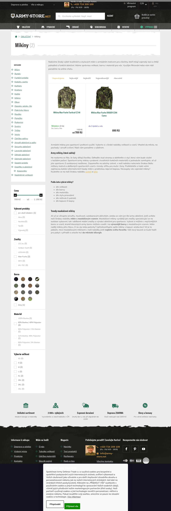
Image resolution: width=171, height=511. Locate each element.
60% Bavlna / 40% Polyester (29, 323)
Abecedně (118, 78)
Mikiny (18, 98)
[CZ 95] (37, 279)
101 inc (22, 243)
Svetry (18, 126)
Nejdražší (87, 78)
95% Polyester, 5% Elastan (29, 343)
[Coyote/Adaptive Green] (23, 299)
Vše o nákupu (37, 4)
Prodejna (18, 456)
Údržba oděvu (21, 138)
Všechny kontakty (105, 461)
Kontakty (18, 461)
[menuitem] (23, 27)
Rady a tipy (69, 461)
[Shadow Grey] (30, 292)
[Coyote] (23, 279)
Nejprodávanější (102, 78)
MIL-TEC (22, 265)
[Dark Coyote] (30, 286)
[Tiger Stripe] (37, 286)
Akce (21, 217)
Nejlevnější (73, 78)
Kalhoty (18, 86)
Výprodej (22, 230)
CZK (142, 3)
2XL (21, 380)
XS (20, 358)
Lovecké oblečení (23, 150)
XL (20, 376)
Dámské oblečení (23, 158)
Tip (20, 226)
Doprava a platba (19, 4)
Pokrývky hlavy (22, 110)
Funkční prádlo (21, 77)
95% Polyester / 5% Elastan (29, 330)
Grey (21, 305)
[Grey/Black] (16, 299)
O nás (41, 446)
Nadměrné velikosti (24, 175)
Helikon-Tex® (24, 248)
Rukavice (19, 122)
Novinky (67, 446)
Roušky (18, 114)
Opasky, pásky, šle (23, 106)
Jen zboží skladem (26, 213)
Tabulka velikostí (47, 451)
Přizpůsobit (55, 504)
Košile (17, 94)
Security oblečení (23, 146)
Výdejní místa (20, 451)
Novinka (22, 221)
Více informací (74, 496)
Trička (17, 130)
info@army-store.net (105, 455)
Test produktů (70, 451)
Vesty (17, 134)
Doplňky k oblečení (23, 167)
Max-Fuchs (23, 256)
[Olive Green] (37, 292)
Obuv (17, 102)
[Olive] (16, 286)
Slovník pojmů (45, 461)
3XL (21, 384)
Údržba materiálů (47, 456)
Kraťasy (18, 90)
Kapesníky (22, 171)
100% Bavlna (24, 318)
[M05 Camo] (30, 299)
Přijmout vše (72, 506)
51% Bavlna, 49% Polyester (29, 337)
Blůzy (17, 69)
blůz (96, 171)
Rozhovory (69, 456)
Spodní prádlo (21, 163)
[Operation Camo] (16, 292)
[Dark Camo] (23, 286)
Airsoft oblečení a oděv (25, 142)
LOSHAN (23, 252)
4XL (21, 389)
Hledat (110, 15)
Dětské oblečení (22, 154)
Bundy (18, 73)
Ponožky (18, 118)
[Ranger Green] (23, 292)
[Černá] (16, 279)
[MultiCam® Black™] (30, 279)
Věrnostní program (131, 5)
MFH (21, 261)
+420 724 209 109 (110, 446)
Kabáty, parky (21, 82)
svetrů (88, 171)
